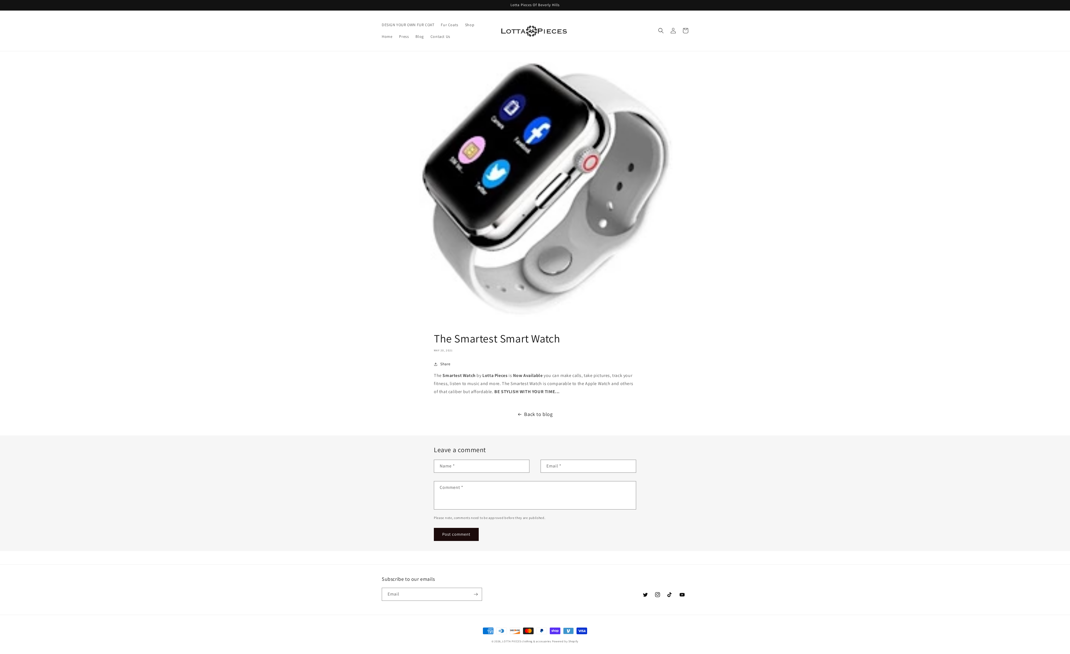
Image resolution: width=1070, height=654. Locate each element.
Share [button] (445, 363)
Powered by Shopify (565, 641)
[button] (661, 31)
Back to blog (538, 414)
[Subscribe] (476, 594)
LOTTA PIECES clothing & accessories (527, 641)
